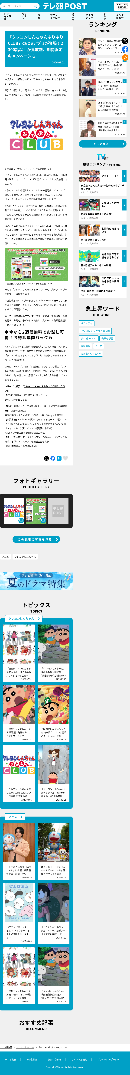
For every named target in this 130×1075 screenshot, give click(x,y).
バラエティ (24, 16)
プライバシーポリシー (108, 1059)
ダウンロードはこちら (16, 399)
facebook (125, 49)
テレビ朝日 (10, 1059)
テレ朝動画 (32, 1059)
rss (125, 57)
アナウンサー (89, 16)
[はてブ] (59, 458)
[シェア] (52, 458)
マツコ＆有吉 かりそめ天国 (95, 330)
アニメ (5, 556)
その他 (105, 16)
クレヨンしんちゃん (25, 556)
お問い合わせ (54, 1059)
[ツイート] (46, 458)
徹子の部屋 (107, 338)
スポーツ (73, 16)
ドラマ (98, 346)
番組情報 (85, 346)
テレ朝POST (65, 6)
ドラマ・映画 (7, 16)
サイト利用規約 (79, 1059)
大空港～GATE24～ (91, 353)
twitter (125, 41)
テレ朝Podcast (89, 338)
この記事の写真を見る (35, 539)
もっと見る (101, 144)
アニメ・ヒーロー (55, 16)
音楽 (39, 16)
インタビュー (120, 16)
